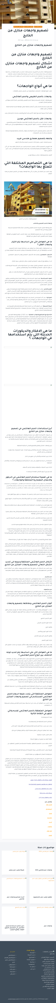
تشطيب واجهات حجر (28, 26)
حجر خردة (12, 971)
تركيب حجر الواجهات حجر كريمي (43, 788)
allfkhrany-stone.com (29, 40)
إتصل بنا (32, 966)
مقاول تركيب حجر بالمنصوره (42, 897)
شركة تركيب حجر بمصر (18, 26)
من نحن (32, 969)
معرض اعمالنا (31, 959)
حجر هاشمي (11, 955)
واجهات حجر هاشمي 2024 (43, 870)
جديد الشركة (31, 955)
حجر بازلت (12, 969)
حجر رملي (12, 974)
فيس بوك (49, 805)
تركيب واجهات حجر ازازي (45, 797)
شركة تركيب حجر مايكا (46, 793)
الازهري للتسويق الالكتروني (13, 999)
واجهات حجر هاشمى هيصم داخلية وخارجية (40, 784)
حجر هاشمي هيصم (10, 957)
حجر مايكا (12, 967)
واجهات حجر (48, 926)
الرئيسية (32, 952)
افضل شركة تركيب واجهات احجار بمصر (41, 780)
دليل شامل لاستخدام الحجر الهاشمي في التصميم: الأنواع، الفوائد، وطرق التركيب (14, 927)
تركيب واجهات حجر (38, 26)
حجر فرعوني (12, 964)
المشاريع (32, 957)
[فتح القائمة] (3, 4)
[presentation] (41, 859)
